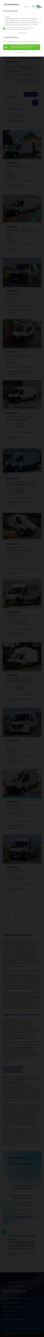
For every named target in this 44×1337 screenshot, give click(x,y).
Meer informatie (22, 33)
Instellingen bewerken (21, 52)
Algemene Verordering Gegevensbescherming (17, 29)
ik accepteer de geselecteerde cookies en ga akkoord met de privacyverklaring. (21, 47)
